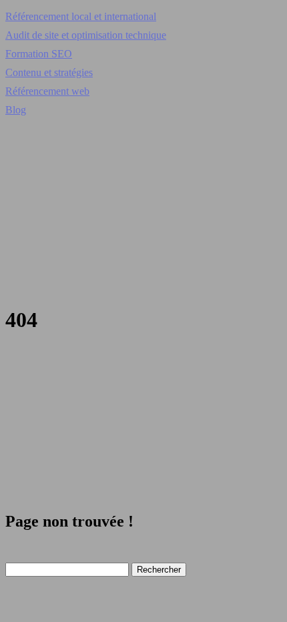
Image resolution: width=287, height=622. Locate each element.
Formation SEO (38, 53)
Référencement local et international (80, 16)
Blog (15, 109)
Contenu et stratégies (49, 72)
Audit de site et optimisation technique (85, 35)
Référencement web (47, 91)
